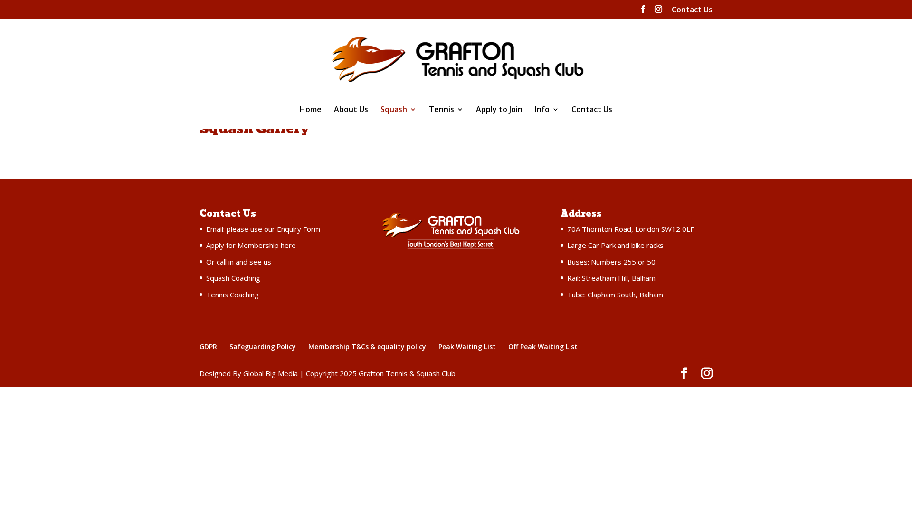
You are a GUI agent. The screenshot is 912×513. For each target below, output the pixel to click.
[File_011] (647, 503)
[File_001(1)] (390, 319)
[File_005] (647, 227)
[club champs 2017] (518, 503)
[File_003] (647, 319)
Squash (393, 110)
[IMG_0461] (518, 227)
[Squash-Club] (262, 227)
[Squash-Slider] (647, 411)
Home (311, 110)
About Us (351, 110)
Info (542, 110)
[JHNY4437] (390, 227)
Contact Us (692, 10)
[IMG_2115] (390, 503)
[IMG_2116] (262, 411)
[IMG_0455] (262, 319)
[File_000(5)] (262, 503)
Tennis (441, 110)
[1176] (390, 411)
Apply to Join (499, 110)
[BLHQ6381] (518, 319)
